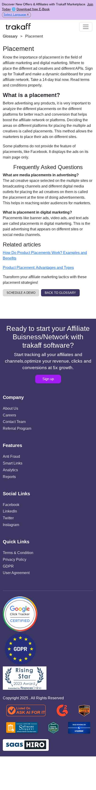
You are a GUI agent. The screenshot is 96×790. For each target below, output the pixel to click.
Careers (9, 415)
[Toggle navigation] (85, 26)
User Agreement (16, 573)
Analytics (10, 470)
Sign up (48, 379)
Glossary (10, 36)
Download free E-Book (33, 9)
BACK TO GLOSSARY (60, 293)
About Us (10, 408)
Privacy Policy (14, 559)
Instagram (11, 525)
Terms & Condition (18, 553)
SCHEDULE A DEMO (21, 293)
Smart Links (12, 463)
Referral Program (17, 428)
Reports (9, 477)
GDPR (8, 566)
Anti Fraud (11, 456)
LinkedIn (10, 511)
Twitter (8, 518)
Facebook (11, 505)
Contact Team (14, 422)
